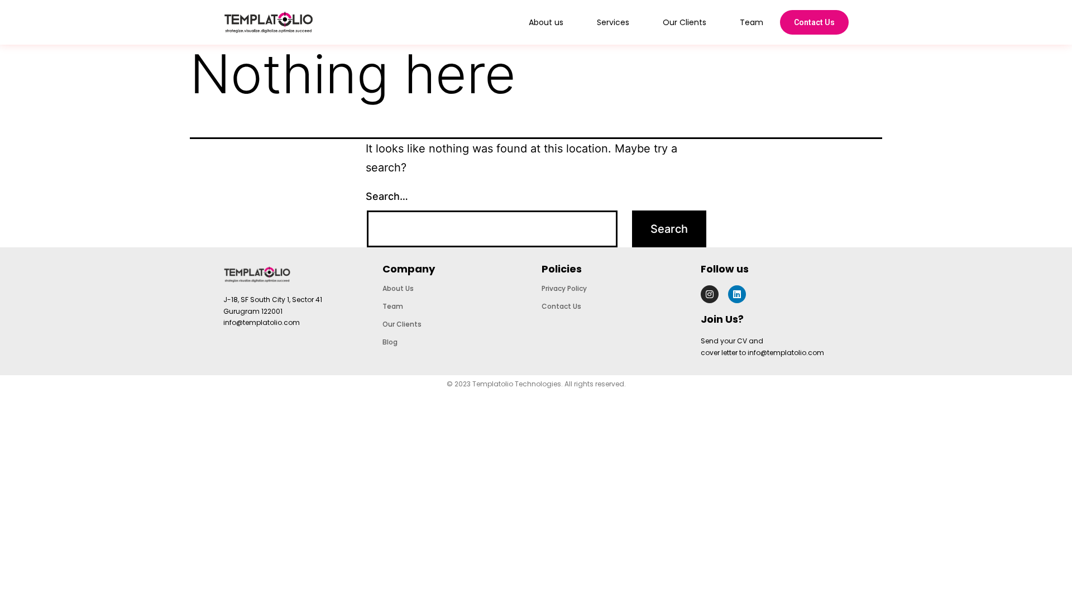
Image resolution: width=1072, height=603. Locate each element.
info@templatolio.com (261, 322)
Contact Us (814, 22)
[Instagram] (710, 294)
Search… (387, 196)
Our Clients (684, 22)
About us (546, 22)
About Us (398, 288)
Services (613, 22)
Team (751, 22)
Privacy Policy (564, 288)
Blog (390, 342)
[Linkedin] (737, 294)
